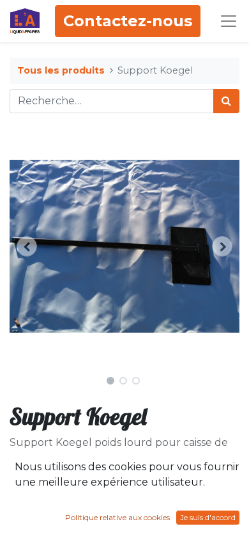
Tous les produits (61, 70)
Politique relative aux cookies (117, 517)
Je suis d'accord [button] (208, 517)
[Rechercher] (226, 101)
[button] (27, 246)
